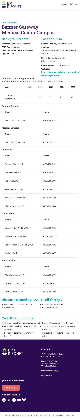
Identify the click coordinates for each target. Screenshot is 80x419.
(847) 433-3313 (53, 361)
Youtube (19, 400)
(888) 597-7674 (54, 363)
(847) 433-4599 (50, 366)
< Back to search (9, 22)
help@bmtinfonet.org (49, 370)
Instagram (14, 400)
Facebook (4, 400)
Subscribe (11, 387)
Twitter (9, 400)
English (63, 4)
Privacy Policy (46, 375)
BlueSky (24, 400)
